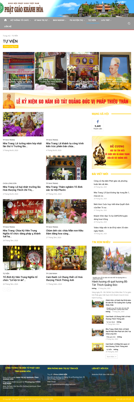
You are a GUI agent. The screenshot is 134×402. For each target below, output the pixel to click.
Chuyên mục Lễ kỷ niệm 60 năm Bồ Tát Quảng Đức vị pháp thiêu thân (109, 278)
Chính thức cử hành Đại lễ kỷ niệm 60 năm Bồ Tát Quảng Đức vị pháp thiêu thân (118, 302)
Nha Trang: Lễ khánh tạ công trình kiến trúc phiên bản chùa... (65, 145)
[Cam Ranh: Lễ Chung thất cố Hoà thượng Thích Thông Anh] (66, 258)
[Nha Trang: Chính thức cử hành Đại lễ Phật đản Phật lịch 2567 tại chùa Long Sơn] (98, 332)
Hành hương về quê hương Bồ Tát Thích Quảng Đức (109, 283)
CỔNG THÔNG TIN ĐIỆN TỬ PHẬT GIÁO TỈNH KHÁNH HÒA (22, 370)
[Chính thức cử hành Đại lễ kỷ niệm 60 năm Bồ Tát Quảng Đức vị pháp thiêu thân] (98, 303)
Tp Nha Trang (9, 140)
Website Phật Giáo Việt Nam (103, 374)
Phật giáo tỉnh (111, 337)
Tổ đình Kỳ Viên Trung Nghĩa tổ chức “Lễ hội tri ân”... (20, 279)
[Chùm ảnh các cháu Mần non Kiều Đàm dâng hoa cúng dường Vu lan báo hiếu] (66, 211)
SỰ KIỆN (109, 349)
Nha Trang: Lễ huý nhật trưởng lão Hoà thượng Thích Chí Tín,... (22, 188)
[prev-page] (4, 289)
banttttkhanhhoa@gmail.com (64, 384)
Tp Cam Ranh (51, 273)
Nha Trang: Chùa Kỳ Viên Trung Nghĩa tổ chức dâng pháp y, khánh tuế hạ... (22, 233)
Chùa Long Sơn (10, 46)
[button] (129, 23)
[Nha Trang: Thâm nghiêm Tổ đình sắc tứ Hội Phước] (66, 168)
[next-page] (8, 289)
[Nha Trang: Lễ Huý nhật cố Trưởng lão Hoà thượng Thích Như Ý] (51, 71)
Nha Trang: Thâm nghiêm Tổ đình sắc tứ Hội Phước (64, 188)
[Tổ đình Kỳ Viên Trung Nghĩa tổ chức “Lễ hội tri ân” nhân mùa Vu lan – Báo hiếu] (23, 258)
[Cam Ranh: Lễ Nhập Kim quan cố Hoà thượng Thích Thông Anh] (98, 347)
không (94, 288)
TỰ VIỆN (6, 273)
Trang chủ (6, 36)
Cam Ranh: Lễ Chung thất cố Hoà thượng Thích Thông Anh (64, 279)
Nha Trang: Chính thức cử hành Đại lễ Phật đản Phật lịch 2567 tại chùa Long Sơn (118, 331)
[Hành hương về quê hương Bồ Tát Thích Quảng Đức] (111, 260)
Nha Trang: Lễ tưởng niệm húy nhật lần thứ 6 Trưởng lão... (22, 145)
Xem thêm (110, 356)
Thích (98, 120)
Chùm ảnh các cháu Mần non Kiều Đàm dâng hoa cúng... (64, 232)
